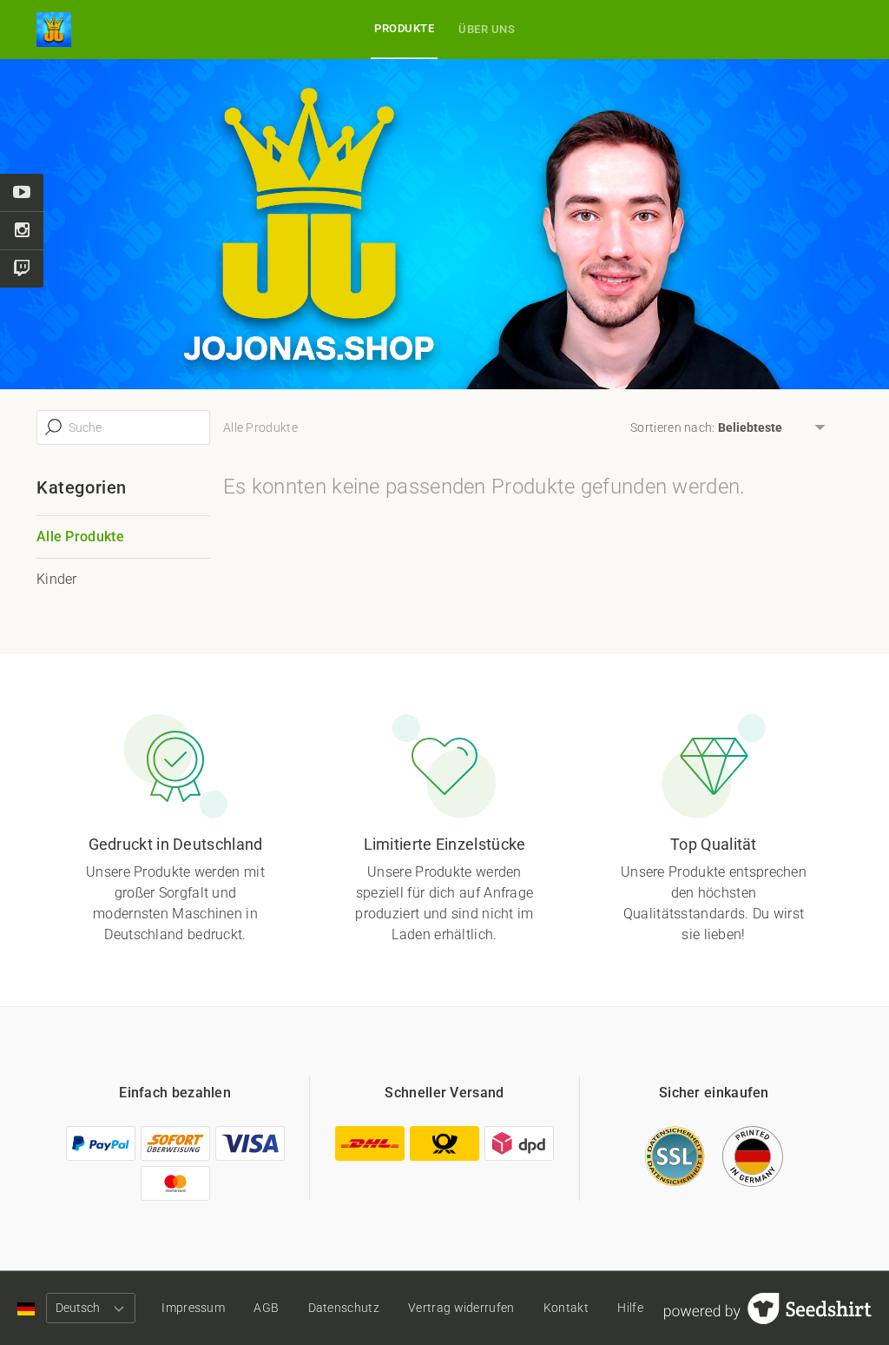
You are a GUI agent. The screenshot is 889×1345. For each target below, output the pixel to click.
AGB (266, 1308)
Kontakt (566, 1308)
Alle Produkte (80, 536)
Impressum (193, 1308)
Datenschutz (343, 1308)
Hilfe (630, 1308)
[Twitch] (21, 269)
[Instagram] (21, 231)
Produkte (404, 28)
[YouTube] (21, 193)
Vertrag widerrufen (461, 1308)
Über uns (486, 29)
